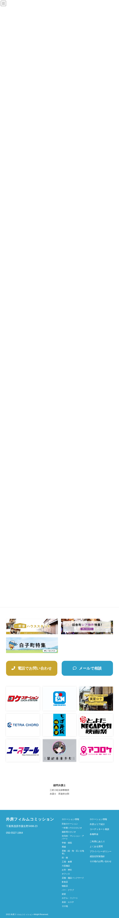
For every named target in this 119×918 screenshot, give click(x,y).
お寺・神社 (67, 870)
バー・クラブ (68, 890)
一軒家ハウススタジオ (72, 828)
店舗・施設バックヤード (73, 878)
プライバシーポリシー (100, 851)
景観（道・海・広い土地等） (73, 852)
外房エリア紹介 (97, 824)
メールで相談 (90, 668)
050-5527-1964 (14, 832)
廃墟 (64, 847)
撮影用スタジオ (69, 832)
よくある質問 (96, 846)
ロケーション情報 (70, 819)
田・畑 (65, 857)
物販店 (65, 886)
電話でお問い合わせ (34, 668)
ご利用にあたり (97, 841)
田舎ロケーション (70, 824)
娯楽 (64, 894)
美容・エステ (68, 902)
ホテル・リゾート (70, 898)
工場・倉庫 (67, 862)
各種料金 (94, 834)
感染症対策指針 (97, 856)
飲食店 (65, 882)
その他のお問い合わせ (100, 861)
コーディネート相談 (99, 829)
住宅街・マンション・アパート (73, 837)
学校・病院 (67, 843)
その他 (65, 906)
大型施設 (66, 866)
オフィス (66, 874)
